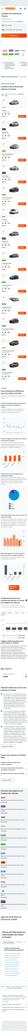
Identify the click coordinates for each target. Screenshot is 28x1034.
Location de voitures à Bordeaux (12, 973)
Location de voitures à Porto (11, 966)
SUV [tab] (23, 613)
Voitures (8, 986)
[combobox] (7, 19)
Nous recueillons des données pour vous (13, 1007)
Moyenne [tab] (10, 613)
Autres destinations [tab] (8, 942)
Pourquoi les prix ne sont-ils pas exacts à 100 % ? (13, 1010)
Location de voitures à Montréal (11, 955)
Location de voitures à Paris (10, 969)
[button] (2, 8)
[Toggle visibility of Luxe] (11, 506)
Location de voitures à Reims (11, 971)
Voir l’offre (22, 116)
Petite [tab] (3, 613)
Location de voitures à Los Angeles (12, 953)
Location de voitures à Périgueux (12, 962)
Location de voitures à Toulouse (11, 957)
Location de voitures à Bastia (11, 964)
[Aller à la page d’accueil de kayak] (10, 8)
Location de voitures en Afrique (18, 986)
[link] (14, 587)
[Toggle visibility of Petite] (11, 504)
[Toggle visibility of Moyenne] (12, 508)
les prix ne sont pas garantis (13, 999)
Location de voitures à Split (10, 975)
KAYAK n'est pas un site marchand (11, 1004)
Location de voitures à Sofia (10, 960)
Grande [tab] (17, 613)
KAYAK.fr (3, 986)
